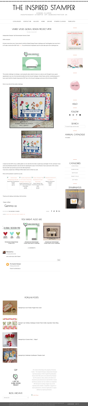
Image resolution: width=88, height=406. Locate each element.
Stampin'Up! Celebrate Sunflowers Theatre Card (31, 355)
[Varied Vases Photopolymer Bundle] (13, 179)
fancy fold (75, 176)
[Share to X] (54, 211)
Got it (77, 404)
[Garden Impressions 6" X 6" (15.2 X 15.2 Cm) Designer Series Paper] (25, 181)
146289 (25, 187)
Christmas (75, 166)
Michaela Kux (9, 251)
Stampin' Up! (22, 214)
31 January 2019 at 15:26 (11, 253)
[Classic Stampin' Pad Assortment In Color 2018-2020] (38, 181)
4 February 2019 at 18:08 (14, 265)
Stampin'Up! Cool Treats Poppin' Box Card (29, 307)
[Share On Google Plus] (59, 211)
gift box (75, 179)
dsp (10, 214)
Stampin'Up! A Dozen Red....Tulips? (28, 339)
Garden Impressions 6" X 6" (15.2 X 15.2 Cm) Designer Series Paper (25, 185)
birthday (75, 172)
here (20, 45)
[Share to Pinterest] (57, 211)
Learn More (70, 404)
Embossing (75, 169)
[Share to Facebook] (51, 211)
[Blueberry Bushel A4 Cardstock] (50, 179)
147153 (38, 187)
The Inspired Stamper (44, 7)
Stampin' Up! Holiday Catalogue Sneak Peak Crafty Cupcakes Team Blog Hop (38, 323)
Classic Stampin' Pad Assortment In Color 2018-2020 (38, 185)
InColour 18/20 (15, 214)
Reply (59, 260)
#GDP (8, 214)
